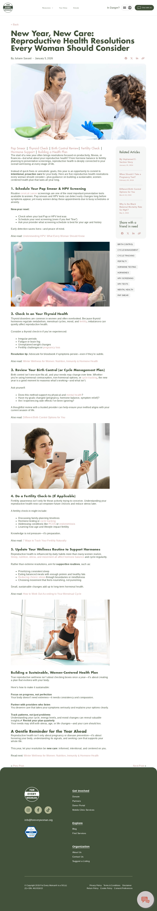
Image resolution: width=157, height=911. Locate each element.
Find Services (79, 833)
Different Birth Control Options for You (44, 417)
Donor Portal (78, 805)
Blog (74, 829)
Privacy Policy (96, 885)
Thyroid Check (38, 148)
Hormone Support (23, 152)
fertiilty (122, 261)
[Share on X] (131, 58)
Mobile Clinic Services (83, 810)
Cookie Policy (106, 888)
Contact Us (78, 856)
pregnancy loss (51, 347)
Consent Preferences (123, 888)
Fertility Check (90, 148)
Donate (76, 8)
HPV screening (125, 278)
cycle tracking (89, 377)
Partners (76, 801)
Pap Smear (18, 148)
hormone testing (127, 267)
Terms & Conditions (112, 885)
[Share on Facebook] (126, 58)
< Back (15, 24)
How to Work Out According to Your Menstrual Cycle (52, 594)
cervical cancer (28, 193)
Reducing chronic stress (32, 577)
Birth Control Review (65, 148)
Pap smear (123, 295)
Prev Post (18, 766)
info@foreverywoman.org (39, 820)
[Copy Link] (142, 58)
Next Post (138, 766)
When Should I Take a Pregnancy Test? (130, 177)
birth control (125, 244)
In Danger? (113, 7)
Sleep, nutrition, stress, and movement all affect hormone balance (47, 557)
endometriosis (67, 524)
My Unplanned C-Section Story (127, 162)
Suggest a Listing (81, 861)
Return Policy (92, 888)
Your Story (63, 8)
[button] (51, 8)
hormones (123, 273)
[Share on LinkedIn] (137, 58)
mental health (74, 395)
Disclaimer (127, 885)
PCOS (52, 524)
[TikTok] (48, 810)
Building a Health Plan (52, 152)
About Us (77, 852)
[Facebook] (38, 810)
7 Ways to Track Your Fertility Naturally (44, 540)
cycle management (128, 250)
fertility (83, 321)
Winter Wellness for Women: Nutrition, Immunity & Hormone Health (60, 361)
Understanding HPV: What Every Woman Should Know (54, 236)
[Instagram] (28, 810)
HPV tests (123, 284)
